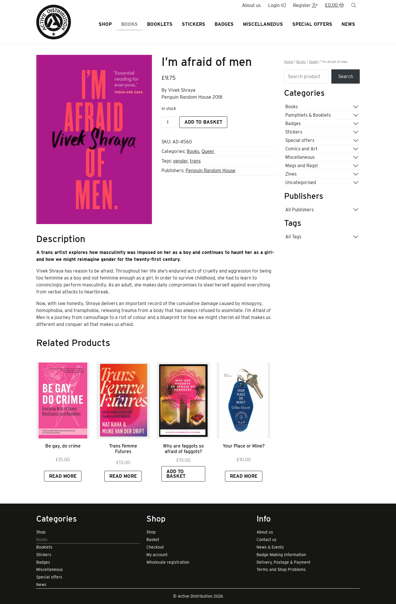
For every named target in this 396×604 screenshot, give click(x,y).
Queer (208, 151)
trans (195, 161)
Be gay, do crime (63, 446)
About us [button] (251, 5)
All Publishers (299, 209)
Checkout (155, 547)
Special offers (312, 24)
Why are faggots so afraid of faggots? (183, 448)
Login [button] (274, 5)
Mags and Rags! (301, 165)
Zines (291, 174)
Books (129, 24)
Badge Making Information (281, 554)
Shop (105, 24)
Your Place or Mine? (244, 446)
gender (180, 161)
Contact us (267, 539)
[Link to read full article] (63, 401)
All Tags (293, 236)
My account (157, 554)
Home (288, 62)
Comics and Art (301, 149)
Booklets (159, 24)
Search (345, 76)
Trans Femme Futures (123, 448)
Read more (63, 476)
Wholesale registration (167, 562)
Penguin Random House (210, 170)
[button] (334, 5)
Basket (152, 539)
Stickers (193, 24)
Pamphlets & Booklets (308, 115)
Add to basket (203, 122)
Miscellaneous (263, 24)
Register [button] (302, 5)
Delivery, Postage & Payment (283, 562)
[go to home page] (53, 21)
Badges (224, 24)
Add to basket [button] (176, 474)
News (348, 24)
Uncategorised (300, 182)
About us (265, 532)
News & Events (270, 547)
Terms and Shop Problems (281, 569)
